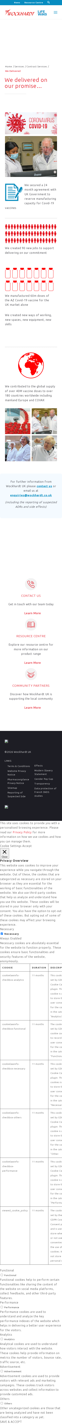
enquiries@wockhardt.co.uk (31, 495)
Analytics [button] (6, 1334)
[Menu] (55, 12)
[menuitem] (17, 2)
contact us (44, 486)
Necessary (11, 933)
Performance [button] (9, 1302)
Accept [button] (27, 845)
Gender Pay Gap (43, 779)
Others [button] (5, 1398)
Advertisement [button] (10, 1366)
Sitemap (12, 788)
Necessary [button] (7, 929)
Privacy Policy (22, 832)
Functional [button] (7, 1270)
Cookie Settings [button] (11, 845)
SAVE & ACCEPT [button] (11, 1421)
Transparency (42, 783)
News (17, 3)
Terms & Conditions (19, 766)
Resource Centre (33, 3)
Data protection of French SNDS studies (45, 792)
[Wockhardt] (26, 12)
